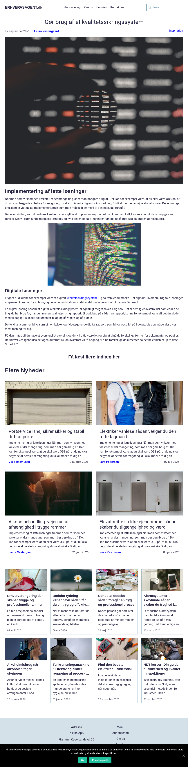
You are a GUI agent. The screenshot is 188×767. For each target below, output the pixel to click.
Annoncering (72, 7)
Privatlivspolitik (100, 760)
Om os (88, 7)
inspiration (176, 30)
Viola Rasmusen (19, 462)
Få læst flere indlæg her (94, 356)
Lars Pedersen (109, 462)
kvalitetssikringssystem (82, 298)
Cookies (101, 7)
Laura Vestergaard (46, 31)
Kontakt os (117, 7)
